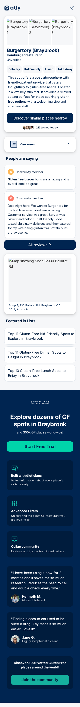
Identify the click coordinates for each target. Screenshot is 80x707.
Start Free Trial (40, 446)
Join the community (40, 679)
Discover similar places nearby (40, 118)
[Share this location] (72, 8)
